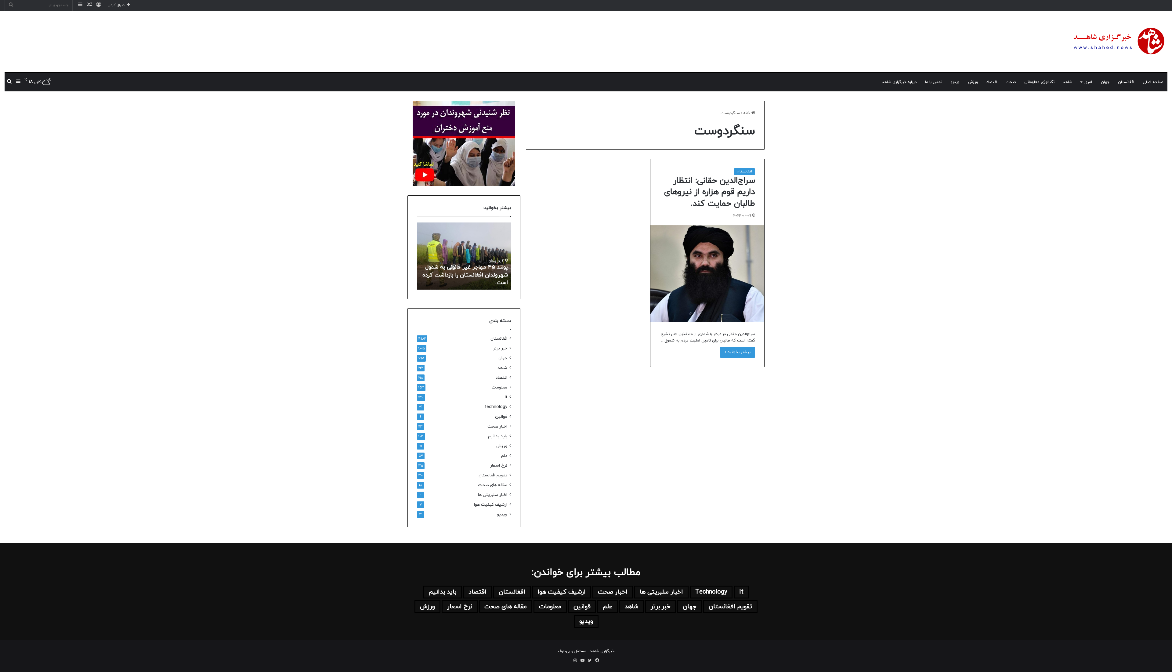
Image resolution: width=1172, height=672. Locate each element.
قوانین (501, 417)
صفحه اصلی (1153, 82)
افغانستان (1126, 82)
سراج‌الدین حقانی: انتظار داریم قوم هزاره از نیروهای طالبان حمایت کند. (709, 192)
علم (504, 456)
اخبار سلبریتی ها (492, 495)
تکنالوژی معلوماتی (1039, 82)
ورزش (973, 82)
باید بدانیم (497, 436)
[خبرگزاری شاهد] (1117, 41)
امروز (1088, 82)
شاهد (1067, 82)
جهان (1105, 82)
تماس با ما (933, 82)
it (506, 397)
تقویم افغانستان (493, 475)
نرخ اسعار (498, 465)
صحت (1011, 82)
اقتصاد (991, 82)
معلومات (499, 387)
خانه (747, 113)
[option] (458, 256)
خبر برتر (500, 348)
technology (496, 407)
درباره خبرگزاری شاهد (899, 82)
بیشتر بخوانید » (738, 352)
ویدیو (955, 82)
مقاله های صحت (492, 485)
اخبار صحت (497, 426)
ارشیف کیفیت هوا (490, 505)
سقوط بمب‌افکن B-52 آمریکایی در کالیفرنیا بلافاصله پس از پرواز (462, 279)
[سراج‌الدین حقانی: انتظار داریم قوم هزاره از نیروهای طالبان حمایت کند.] (707, 273)
